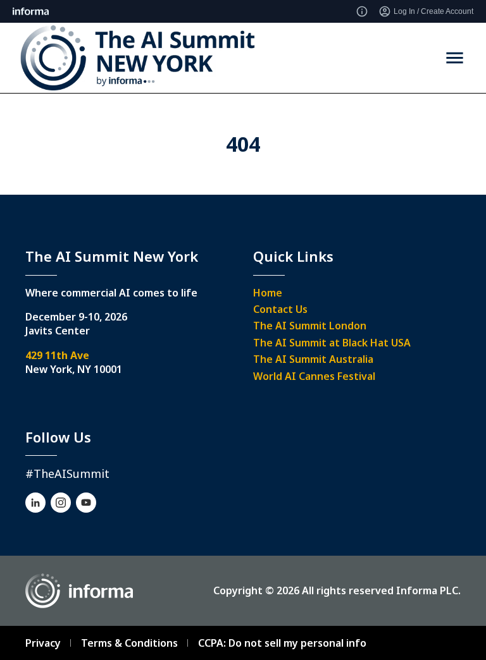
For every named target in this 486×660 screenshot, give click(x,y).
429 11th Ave (57, 355)
